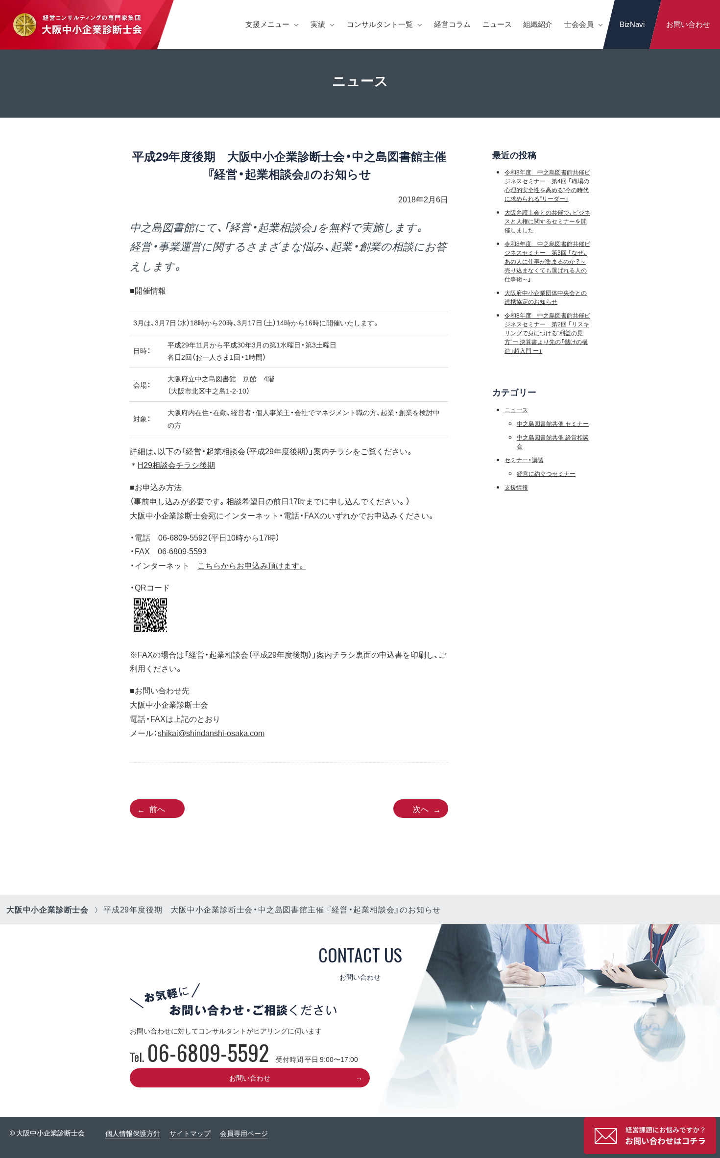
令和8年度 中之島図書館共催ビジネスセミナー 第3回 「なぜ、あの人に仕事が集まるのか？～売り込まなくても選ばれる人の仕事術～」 (547, 261)
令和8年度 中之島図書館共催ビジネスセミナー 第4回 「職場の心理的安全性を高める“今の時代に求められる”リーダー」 (547, 185)
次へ (421, 808)
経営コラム (452, 24)
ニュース (497, 24)
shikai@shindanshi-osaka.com (211, 733)
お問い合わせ (688, 24)
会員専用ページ (244, 1133)
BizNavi (632, 24)
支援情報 (516, 487)
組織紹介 (537, 24)
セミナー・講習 (524, 459)
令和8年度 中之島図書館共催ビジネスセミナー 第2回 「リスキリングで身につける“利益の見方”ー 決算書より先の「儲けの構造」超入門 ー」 (547, 333)
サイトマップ (190, 1133)
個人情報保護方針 (132, 1133)
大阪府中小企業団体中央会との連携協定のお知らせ (545, 297)
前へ (157, 808)
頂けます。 (287, 565)
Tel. (199, 1056)
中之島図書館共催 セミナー (553, 423)
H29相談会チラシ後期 (176, 464)
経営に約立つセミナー (546, 473)
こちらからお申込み (232, 565)
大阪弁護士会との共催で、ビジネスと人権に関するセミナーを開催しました (547, 221)
